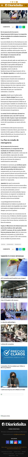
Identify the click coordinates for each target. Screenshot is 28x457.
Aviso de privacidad (19, 453)
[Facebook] (7, 442)
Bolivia (3, 244)
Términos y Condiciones (8, 453)
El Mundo (14, 17)
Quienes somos (17, 451)
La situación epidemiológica (8, 322)
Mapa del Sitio (12, 455)
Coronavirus (10, 244)
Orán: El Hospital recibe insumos (9, 300)
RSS (17, 455)
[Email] (19, 442)
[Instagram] (15, 442)
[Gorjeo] (11, 442)
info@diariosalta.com (19, 434)
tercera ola (18, 244)
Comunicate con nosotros (6, 451)
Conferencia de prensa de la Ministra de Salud (13, 389)
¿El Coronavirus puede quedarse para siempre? (13, 278)
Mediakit (24, 451)
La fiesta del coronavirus (7, 344)
